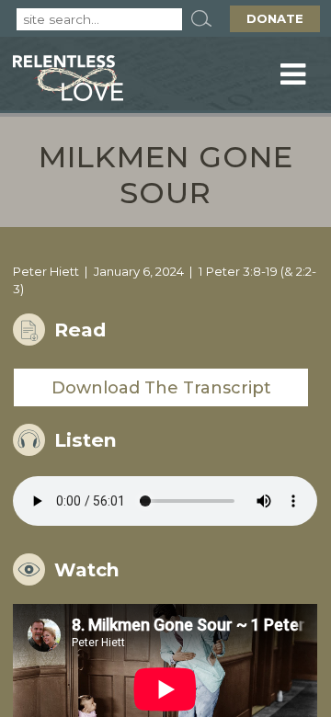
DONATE (274, 18)
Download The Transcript (161, 388)
